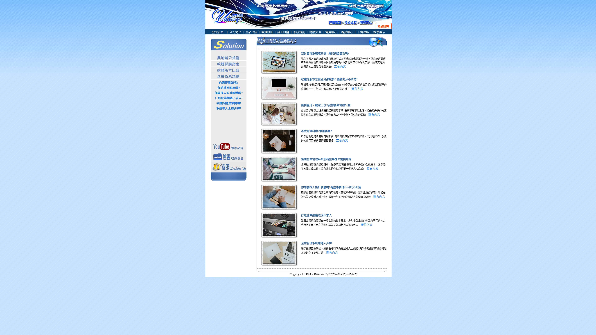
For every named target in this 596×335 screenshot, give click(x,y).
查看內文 (339, 66)
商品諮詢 (383, 26)
